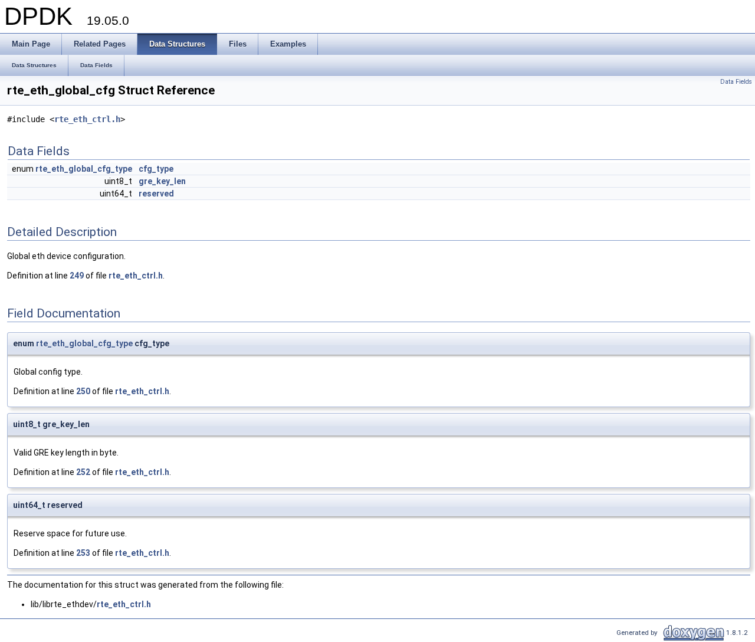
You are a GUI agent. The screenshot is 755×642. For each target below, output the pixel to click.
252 (83, 472)
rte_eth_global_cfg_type (83, 168)
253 (83, 553)
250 (83, 391)
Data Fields (736, 82)
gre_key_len (162, 181)
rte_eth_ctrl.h (87, 119)
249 (77, 275)
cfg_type (156, 168)
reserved (156, 193)
